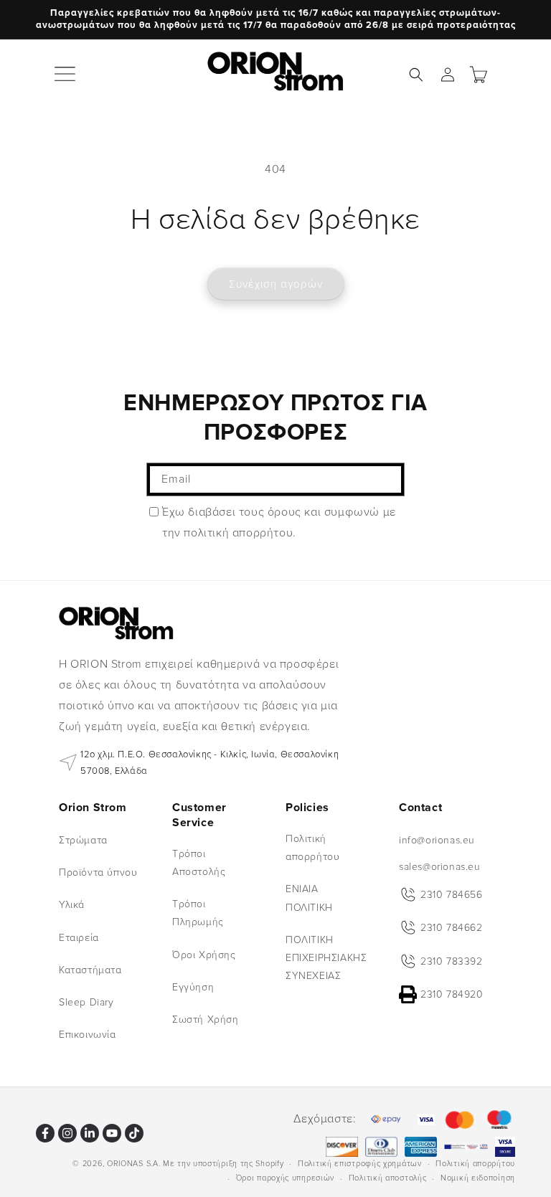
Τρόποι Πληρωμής (198, 913)
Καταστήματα (90, 970)
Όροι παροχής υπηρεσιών (285, 1178)
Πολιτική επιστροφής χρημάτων (360, 1163)
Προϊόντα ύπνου (98, 872)
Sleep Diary (86, 1002)
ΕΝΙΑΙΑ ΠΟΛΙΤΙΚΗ (309, 898)
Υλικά (72, 905)
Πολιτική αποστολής (388, 1178)
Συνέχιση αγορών (276, 284)
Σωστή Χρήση (205, 1019)
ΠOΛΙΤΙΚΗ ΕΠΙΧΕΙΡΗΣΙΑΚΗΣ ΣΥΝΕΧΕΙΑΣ (326, 958)
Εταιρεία (79, 938)
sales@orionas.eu (440, 867)
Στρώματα (83, 840)
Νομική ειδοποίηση (478, 1178)
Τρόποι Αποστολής (198, 863)
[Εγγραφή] (388, 479)
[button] (66, 74)
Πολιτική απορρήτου (312, 848)
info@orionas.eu (437, 840)
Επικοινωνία (87, 1034)
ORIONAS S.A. (133, 1163)
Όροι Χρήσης (204, 955)
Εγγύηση (193, 987)
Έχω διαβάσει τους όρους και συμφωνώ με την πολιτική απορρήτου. (279, 522)
